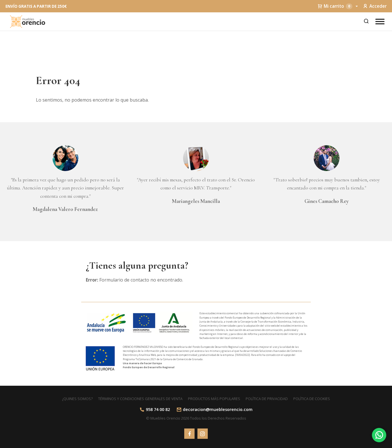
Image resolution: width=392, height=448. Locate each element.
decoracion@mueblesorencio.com (218, 409)
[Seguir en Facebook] (189, 433)
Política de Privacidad (267, 398)
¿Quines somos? (77, 398)
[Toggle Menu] (380, 21)
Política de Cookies (311, 398)
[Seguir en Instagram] (202, 433)
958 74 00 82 (158, 409)
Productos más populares (214, 398)
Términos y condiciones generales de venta (140, 398)
